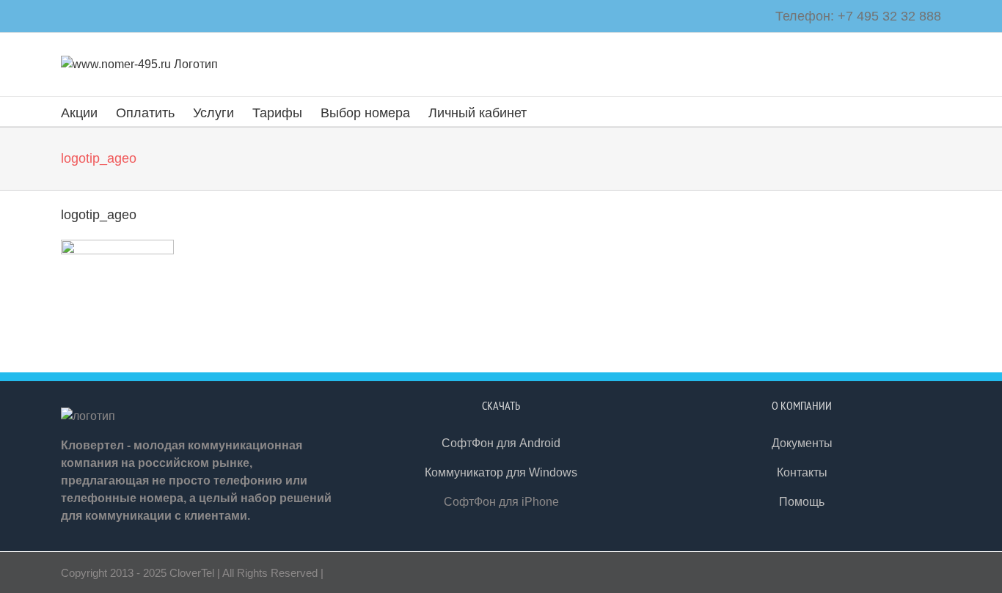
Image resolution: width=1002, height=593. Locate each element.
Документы (802, 443)
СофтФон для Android (501, 443)
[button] (550, 111)
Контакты (802, 472)
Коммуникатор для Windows (501, 472)
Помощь (801, 502)
